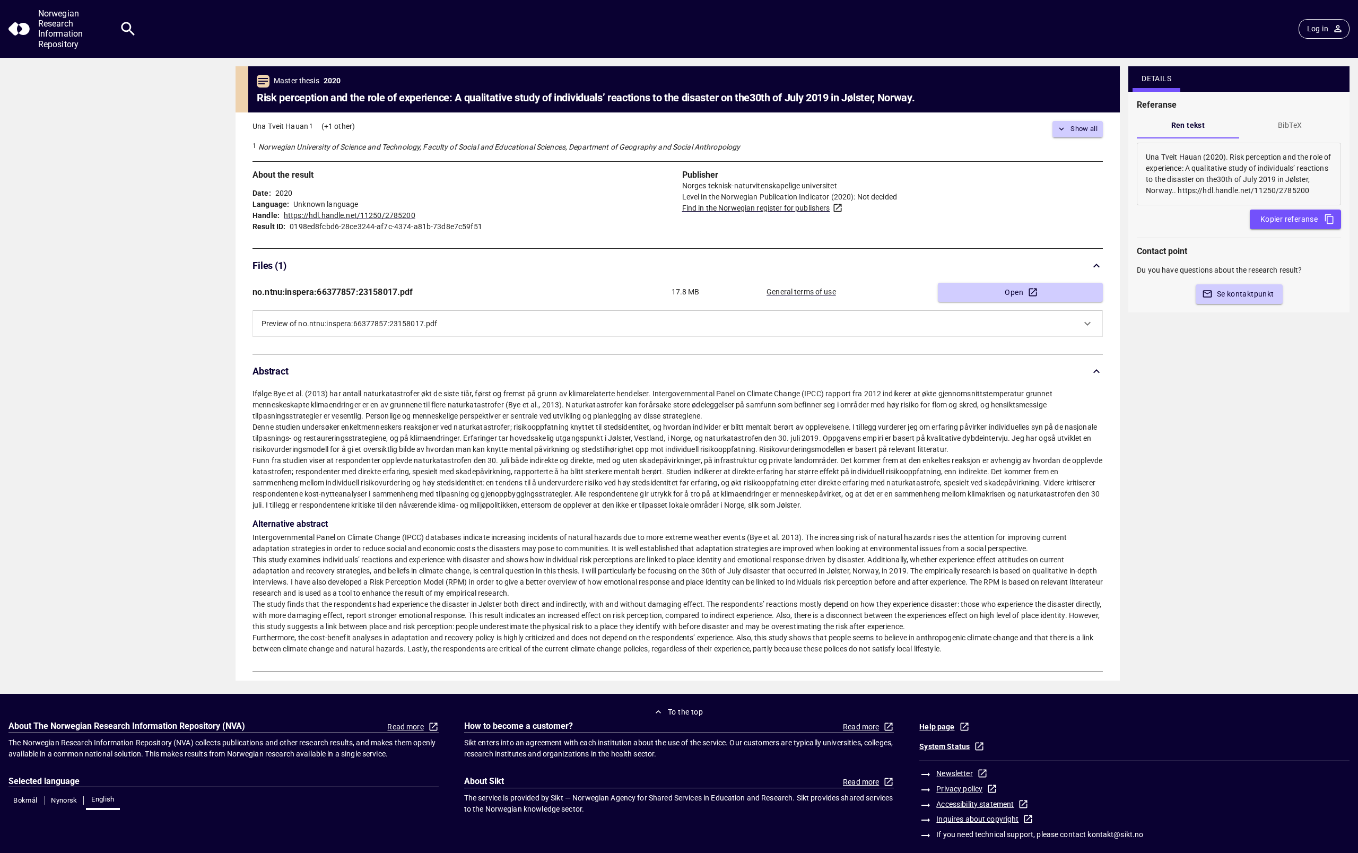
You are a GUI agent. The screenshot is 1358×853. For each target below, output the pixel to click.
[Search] (128, 29)
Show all (1084, 129)
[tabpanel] (1239, 174)
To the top (685, 712)
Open (1014, 292)
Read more (405, 727)
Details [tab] (1156, 78)
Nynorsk (64, 800)
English (103, 799)
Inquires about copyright (977, 819)
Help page (936, 727)
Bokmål (25, 800)
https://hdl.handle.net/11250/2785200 (349, 215)
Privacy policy (959, 789)
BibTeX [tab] (1290, 125)
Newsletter (954, 773)
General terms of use (801, 292)
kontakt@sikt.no (1115, 834)
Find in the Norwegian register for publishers (756, 208)
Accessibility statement (975, 804)
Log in (1317, 28)
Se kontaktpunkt (1245, 294)
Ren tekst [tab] (1188, 125)
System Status (944, 746)
